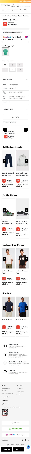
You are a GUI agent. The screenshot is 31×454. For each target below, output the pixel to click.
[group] (8, 169)
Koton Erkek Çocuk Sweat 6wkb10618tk (9, 132)
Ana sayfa (4, 16)
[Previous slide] (5, 130)
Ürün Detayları (7, 79)
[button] (4, 161)
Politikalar (5, 400)
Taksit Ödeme (20, 395)
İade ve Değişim (6, 397)
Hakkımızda (19, 388)
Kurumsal (19, 385)
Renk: (3, 46)
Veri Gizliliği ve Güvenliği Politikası (11, 407)
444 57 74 (17, 422)
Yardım (4, 385)
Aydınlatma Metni (6, 404)
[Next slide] (26, 130)
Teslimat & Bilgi (8, 109)
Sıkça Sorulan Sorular (7, 393)
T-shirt (17, 117)
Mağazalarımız (20, 392)
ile (16, 37)
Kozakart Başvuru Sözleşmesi (6, 389)
